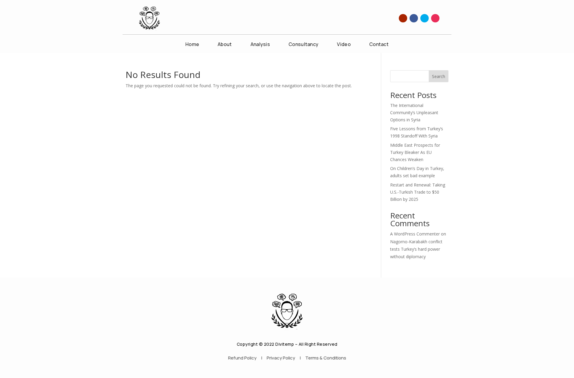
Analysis (260, 45)
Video (344, 45)
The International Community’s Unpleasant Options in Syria (414, 112)
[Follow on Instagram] (435, 18)
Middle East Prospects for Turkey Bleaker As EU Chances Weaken (415, 152)
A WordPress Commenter (415, 234)
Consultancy (303, 45)
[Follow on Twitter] (424, 18)
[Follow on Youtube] (403, 18)
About (225, 45)
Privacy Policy (281, 358)
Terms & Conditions (325, 358)
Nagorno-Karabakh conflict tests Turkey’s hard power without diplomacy (416, 249)
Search (438, 76)
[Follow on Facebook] (414, 18)
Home (192, 45)
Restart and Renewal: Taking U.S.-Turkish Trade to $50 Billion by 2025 (417, 192)
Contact (379, 45)
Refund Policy (242, 358)
